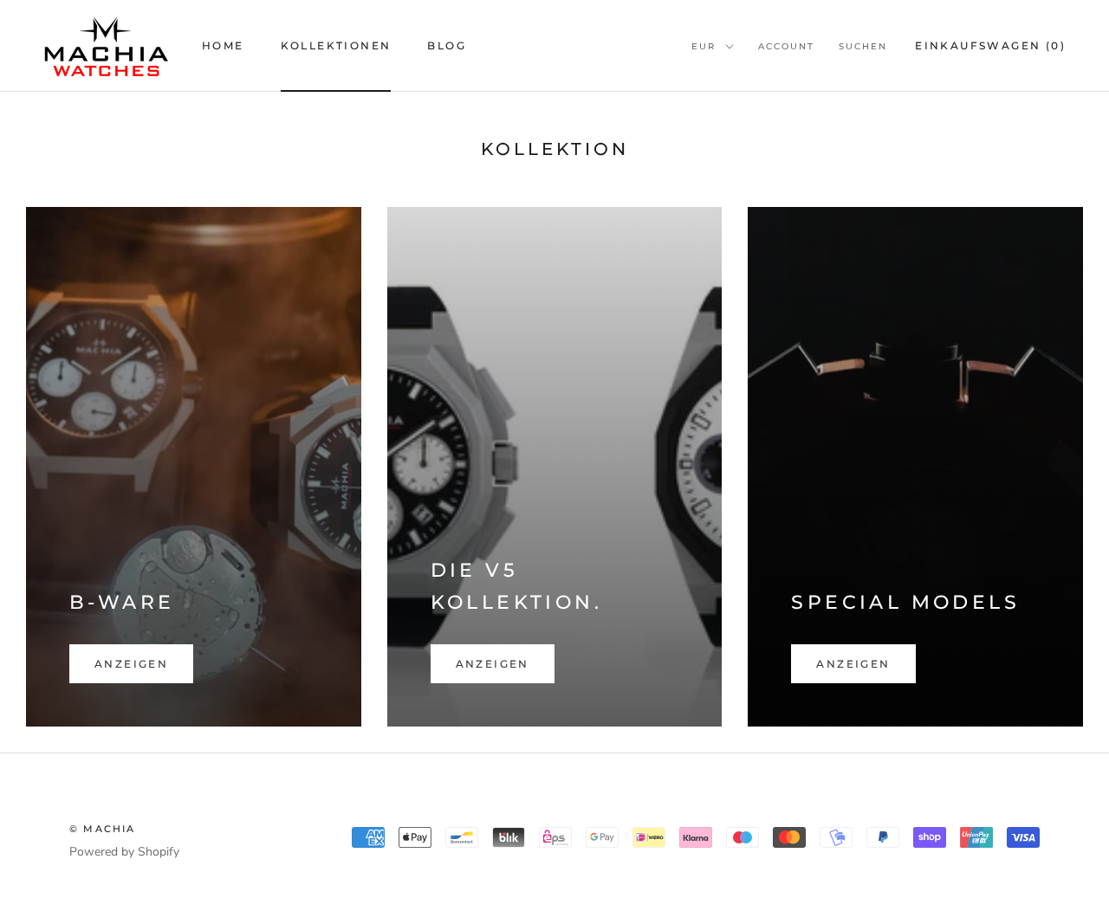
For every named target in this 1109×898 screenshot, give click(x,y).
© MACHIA (102, 829)
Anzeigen (131, 663)
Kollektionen (336, 45)
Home (223, 45)
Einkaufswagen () (990, 45)
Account (786, 46)
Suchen (863, 46)
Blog (446, 45)
